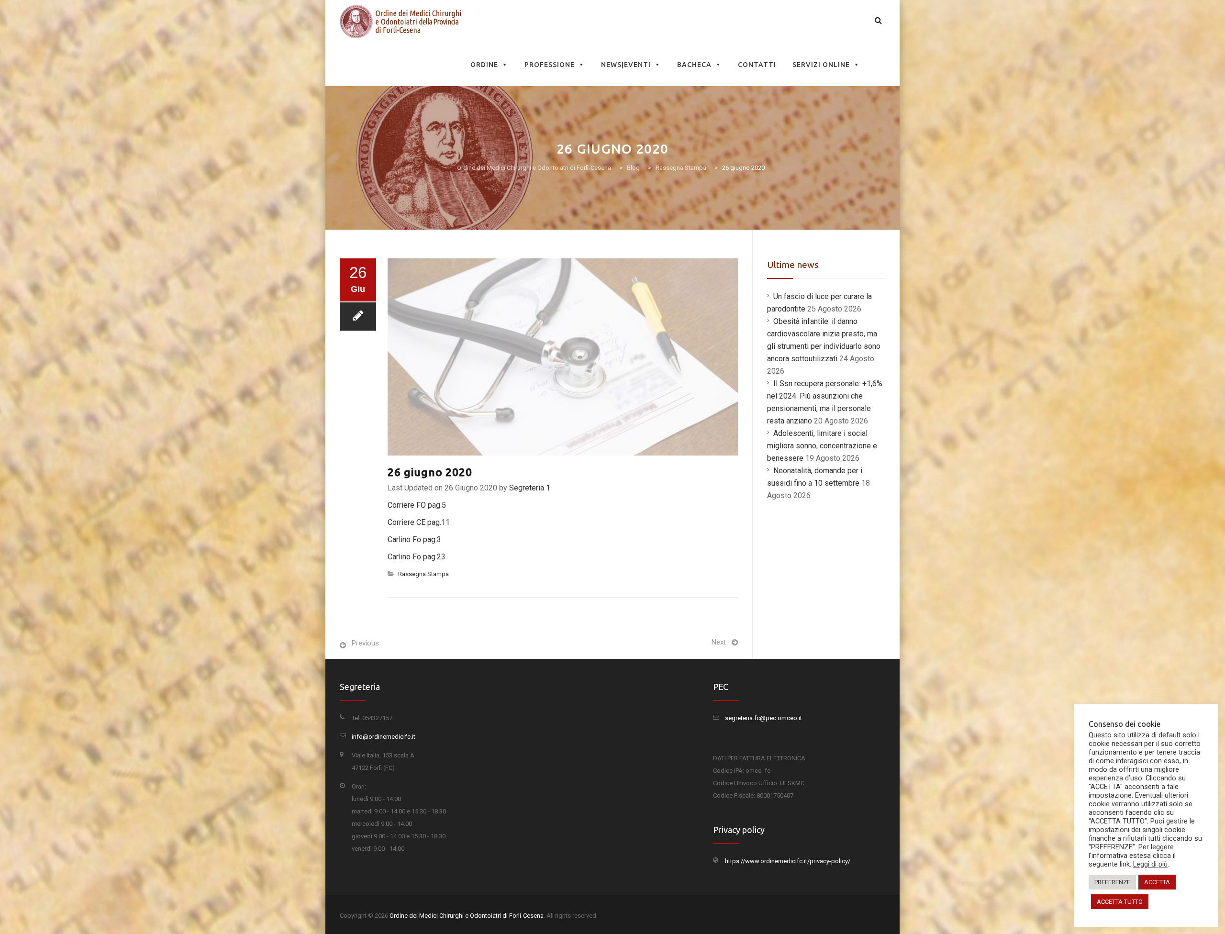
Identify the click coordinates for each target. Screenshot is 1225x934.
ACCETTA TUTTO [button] (1120, 901)
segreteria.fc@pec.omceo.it (763, 718)
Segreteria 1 (529, 487)
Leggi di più (1150, 864)
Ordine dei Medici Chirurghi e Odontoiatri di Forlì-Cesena (467, 915)
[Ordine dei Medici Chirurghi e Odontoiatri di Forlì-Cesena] (402, 21)
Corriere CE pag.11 (419, 522)
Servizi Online (821, 64)
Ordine (484, 64)
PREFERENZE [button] (1112, 882)
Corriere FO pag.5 (417, 505)
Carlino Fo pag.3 (414, 539)
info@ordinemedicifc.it (383, 736)
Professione (549, 64)
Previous (365, 643)
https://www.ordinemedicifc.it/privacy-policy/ (787, 861)
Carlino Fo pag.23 (416, 556)
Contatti (757, 64)
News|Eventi (626, 64)
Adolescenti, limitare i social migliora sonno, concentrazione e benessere (822, 446)
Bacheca (694, 64)
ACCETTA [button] (1157, 882)
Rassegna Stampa (423, 574)
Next (719, 642)
